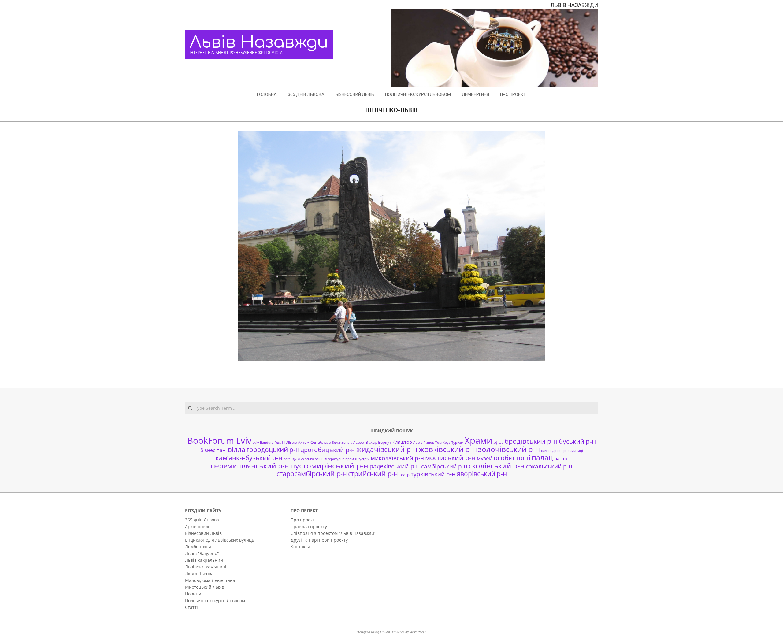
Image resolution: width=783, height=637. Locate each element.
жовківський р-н (448, 449)
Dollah (385, 631)
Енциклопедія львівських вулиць (219, 540)
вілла (236, 449)
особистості (512, 458)
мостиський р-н (450, 457)
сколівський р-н (497, 466)
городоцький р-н (273, 449)
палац (542, 457)
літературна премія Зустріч (347, 459)
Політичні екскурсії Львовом (215, 600)
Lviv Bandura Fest (267, 442)
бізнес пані (213, 450)
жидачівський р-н (386, 449)
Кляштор (402, 442)
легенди (290, 459)
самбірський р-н (444, 466)
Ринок (429, 442)
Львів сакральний (204, 560)
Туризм (457, 442)
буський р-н (577, 441)
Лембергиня (198, 547)
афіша (498, 442)
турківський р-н (433, 474)
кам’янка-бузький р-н (249, 458)
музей (484, 458)
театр (404, 474)
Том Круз (442, 442)
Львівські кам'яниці (205, 567)
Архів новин (198, 526)
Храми (478, 440)
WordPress (418, 631)
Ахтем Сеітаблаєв (314, 442)
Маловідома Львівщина (210, 580)
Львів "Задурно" (202, 553)
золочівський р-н (509, 449)
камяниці (575, 451)
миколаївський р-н (397, 458)
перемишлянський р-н (250, 466)
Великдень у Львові (348, 442)
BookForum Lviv (219, 440)
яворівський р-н (482, 473)
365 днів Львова (202, 520)
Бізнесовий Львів (203, 533)
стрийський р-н (373, 473)
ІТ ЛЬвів (289, 442)
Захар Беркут (378, 442)
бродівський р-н (531, 441)
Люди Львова (199, 573)
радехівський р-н (394, 466)
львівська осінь (311, 459)
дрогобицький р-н (328, 450)
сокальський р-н (549, 466)
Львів (417, 442)
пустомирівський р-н (329, 466)
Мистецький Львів (204, 587)
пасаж (560, 458)
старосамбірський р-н (311, 473)
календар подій (553, 451)
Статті (191, 607)
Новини (193, 594)
